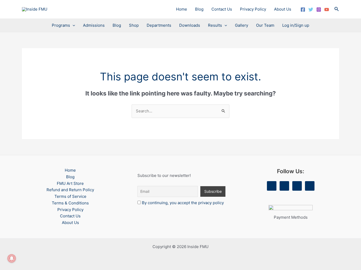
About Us (282, 9)
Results (215, 25)
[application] (72, 25)
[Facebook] (302, 9)
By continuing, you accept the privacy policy (183, 202)
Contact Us (221, 9)
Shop (134, 25)
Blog (199, 9)
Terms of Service (70, 196)
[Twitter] (310, 9)
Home (181, 9)
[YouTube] (326, 9)
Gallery (241, 25)
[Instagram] (318, 9)
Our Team (265, 25)
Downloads (189, 25)
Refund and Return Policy (70, 189)
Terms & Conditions (70, 202)
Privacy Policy (253, 9)
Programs (61, 25)
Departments (159, 25)
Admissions (94, 25)
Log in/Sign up (295, 25)
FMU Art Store (70, 183)
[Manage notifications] (11, 258)
